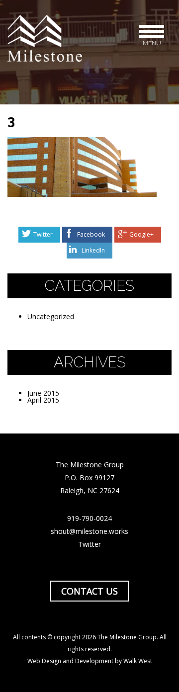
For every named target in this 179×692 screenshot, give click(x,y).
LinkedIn (93, 250)
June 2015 (43, 393)
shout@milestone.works (89, 531)
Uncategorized (50, 316)
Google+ (141, 234)
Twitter (43, 234)
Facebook (91, 234)
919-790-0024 (89, 518)
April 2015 (43, 400)
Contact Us (89, 591)
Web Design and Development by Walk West (89, 661)
